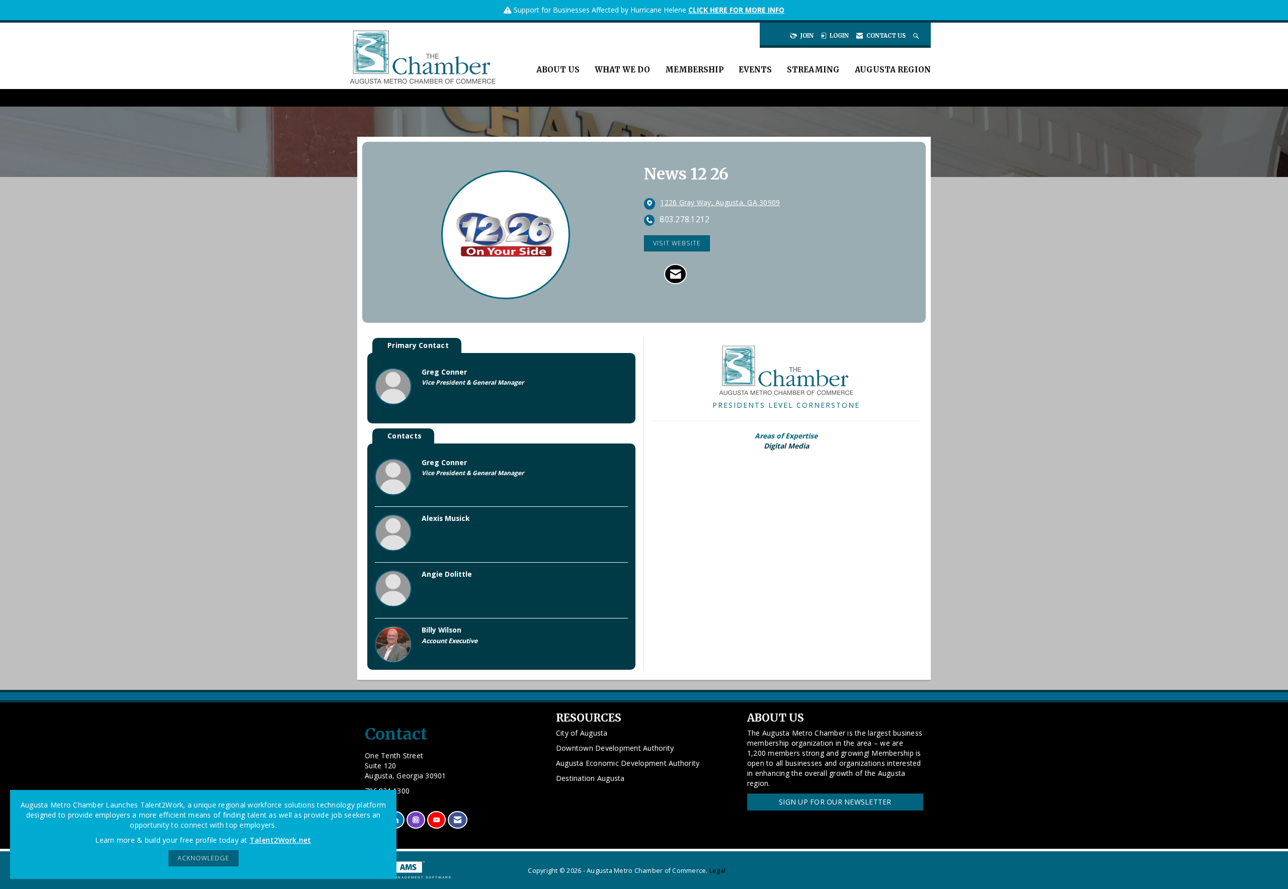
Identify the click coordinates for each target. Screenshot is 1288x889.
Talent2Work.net (280, 840)
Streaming (813, 69)
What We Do (622, 69)
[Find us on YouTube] (436, 820)
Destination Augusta (590, 778)
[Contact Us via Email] (457, 820)
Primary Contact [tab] (418, 345)
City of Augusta (582, 733)
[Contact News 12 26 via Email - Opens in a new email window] (675, 274)
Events (755, 69)
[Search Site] (917, 35)
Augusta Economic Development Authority (628, 763)
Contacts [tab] (404, 435)
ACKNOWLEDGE (203, 858)
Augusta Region (893, 69)
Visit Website (677, 243)
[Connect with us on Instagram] (416, 820)
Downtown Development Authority (615, 748)
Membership (694, 69)
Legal (717, 870)
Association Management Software (404, 877)
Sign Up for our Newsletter (835, 802)
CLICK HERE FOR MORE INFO (736, 10)
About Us (558, 69)
